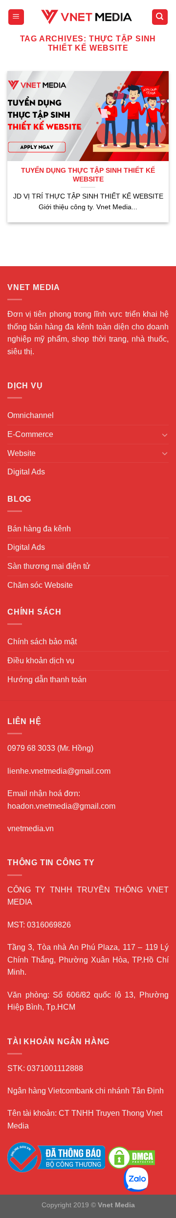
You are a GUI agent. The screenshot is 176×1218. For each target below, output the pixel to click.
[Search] (160, 17)
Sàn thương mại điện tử (48, 566)
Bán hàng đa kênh (39, 529)
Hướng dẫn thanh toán (47, 679)
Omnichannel (30, 415)
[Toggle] (165, 434)
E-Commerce (30, 434)
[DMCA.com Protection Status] (131, 1157)
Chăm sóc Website (40, 585)
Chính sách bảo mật (42, 641)
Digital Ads (26, 472)
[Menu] (16, 17)
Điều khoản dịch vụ (40, 660)
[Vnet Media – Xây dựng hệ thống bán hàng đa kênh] (88, 17)
